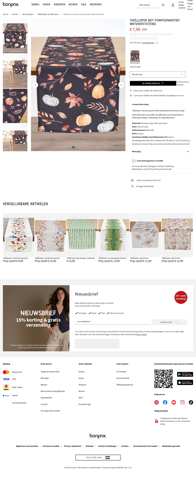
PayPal (15, 395)
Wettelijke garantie (171, 446)
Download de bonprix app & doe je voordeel (173, 364)
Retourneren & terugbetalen (53, 391)
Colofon (125, 446)
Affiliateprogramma (125, 384)
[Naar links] (35, 85)
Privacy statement (72, 446)
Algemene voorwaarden (27, 446)
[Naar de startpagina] (17, 4)
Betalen (44, 384)
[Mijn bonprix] (173, 5)
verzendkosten (148, 42)
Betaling (6, 364)
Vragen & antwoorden (50, 371)
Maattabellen (46, 397)
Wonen (82, 391)
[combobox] (148, 5)
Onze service (46, 364)
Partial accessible (51, 446)
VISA (14, 379)
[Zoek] (163, 5)
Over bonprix (122, 364)
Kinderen (82, 384)
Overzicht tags (85, 404)
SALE (81, 397)
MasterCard (17, 372)
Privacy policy (141, 334)
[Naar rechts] (121, 85)
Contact (44, 404)
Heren (81, 378)
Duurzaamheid (123, 378)
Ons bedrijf (121, 371)
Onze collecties (85, 364)
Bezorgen (45, 378)
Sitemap (89, 446)
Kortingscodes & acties (50, 410)
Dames (82, 371)
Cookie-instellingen (107, 446)
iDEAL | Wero (17, 387)
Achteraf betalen (19, 402)
